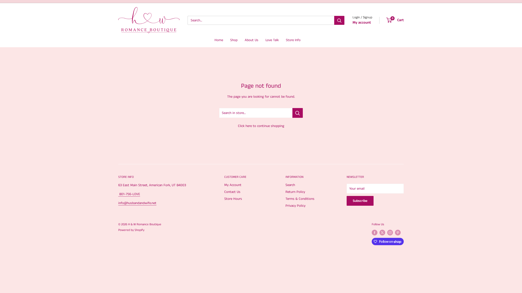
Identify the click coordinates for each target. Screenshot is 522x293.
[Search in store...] (297, 113)
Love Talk (272, 40)
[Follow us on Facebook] (374, 232)
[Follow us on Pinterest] (398, 232)
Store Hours (233, 198)
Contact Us (232, 191)
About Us (251, 40)
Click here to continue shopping (261, 126)
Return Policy (295, 191)
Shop (234, 40)
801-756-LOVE (129, 194)
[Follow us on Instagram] (390, 232)
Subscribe (360, 200)
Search (290, 185)
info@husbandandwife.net (137, 203)
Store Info (293, 40)
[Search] (339, 20)
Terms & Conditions (299, 198)
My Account (232, 185)
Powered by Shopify (131, 230)
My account (362, 22)
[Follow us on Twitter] (382, 232)
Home (219, 40)
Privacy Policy (295, 205)
